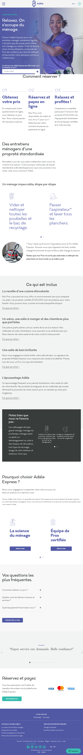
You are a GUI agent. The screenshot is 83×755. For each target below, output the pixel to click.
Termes (43, 752)
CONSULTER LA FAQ (12, 620)
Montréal (37, 717)
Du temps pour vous (29, 741)
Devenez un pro (56, 741)
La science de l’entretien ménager (12, 727)
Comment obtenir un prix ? (15, 590)
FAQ (39, 752)
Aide (63, 741)
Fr (54, 747)
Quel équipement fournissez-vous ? (18, 607)
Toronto (46, 717)
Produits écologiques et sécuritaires (13, 733)
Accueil (19, 741)
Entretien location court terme (53, 730)
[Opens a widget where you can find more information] (73, 751)
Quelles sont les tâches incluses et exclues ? (18, 599)
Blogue (47, 741)
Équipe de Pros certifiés (9, 730)
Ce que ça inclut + (10, 308)
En (73, 4)
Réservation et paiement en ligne (12, 736)
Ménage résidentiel (50, 727)
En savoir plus (12, 699)
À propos (41, 741)
